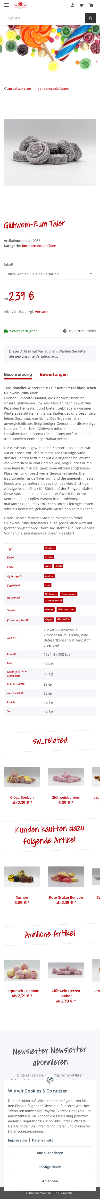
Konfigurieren (50, 1167)
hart (47, 585)
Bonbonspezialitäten (39, 245)
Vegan (49, 619)
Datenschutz (42, 1140)
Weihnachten (66, 609)
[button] (72, 5)
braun (49, 557)
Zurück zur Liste (19, 88)
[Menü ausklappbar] (6, 3)
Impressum (17, 1140)
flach (59, 566)
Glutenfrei (63, 619)
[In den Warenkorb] (8, 104)
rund (48, 566)
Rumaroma (69, 594)
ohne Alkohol (53, 600)
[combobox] (50, 274)
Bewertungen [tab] (54, 374)
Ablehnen (50, 1181)
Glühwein (51, 594)
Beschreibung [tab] (18, 374)
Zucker (49, 576)
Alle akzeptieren (50, 1153)
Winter (49, 609)
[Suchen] (90, 18)
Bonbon (50, 548)
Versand (42, 311)
